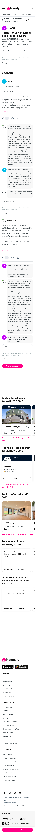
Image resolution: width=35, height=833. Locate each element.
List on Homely (7, 754)
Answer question (12, 366)
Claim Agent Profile (9, 765)
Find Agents (6, 718)
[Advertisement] (17, 2)
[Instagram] (10, 793)
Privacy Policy (8, 806)
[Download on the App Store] (8, 667)
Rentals (5, 711)
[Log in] (32, 8)
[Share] (18, 118)
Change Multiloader (9, 758)
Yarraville (28, 14)
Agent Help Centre (9, 780)
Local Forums (6, 14)
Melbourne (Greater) (18, 14)
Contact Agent (17, 478)
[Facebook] (5, 793)
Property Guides (8, 733)
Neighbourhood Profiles (11, 729)
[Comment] (12, 118)
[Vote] (3, 118)
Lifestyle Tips (7, 736)
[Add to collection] (27, 427)
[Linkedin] (20, 793)
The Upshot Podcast (9, 773)
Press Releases (7, 681)
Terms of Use (21, 806)
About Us (6, 678)
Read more (6, 111)
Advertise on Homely (9, 762)
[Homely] (17, 660)
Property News (7, 740)
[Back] (2, 20)
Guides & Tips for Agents (11, 769)
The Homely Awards (9, 776)
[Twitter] (15, 793)
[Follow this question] (27, 20)
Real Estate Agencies (10, 722)
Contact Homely (8, 696)
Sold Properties (8, 714)
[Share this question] (31, 20)
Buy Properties (7, 707)
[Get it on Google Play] (21, 667)
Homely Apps (7, 692)
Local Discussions (8, 725)
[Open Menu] (3, 8)
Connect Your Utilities (10, 744)
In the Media (7, 685)
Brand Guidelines (8, 689)
